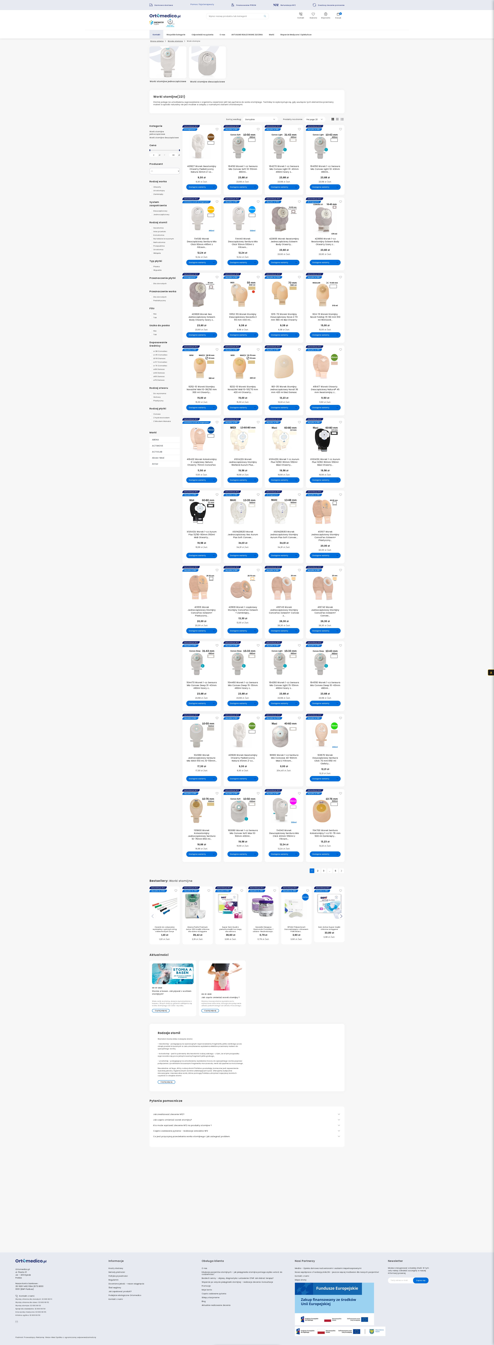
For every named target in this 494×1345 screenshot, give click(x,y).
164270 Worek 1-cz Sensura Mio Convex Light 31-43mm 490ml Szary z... (284, 169)
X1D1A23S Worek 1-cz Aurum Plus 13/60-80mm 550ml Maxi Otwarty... (284, 462)
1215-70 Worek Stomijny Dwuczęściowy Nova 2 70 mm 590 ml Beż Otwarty (284, 317)
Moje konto (207, 1289)
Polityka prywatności (118, 1276)
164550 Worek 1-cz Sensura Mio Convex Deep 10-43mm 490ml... (325, 685)
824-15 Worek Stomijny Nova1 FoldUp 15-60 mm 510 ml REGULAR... (325, 317)
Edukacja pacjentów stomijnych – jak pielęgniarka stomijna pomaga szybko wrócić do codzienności (242, 1273)
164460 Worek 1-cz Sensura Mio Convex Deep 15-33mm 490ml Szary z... (243, 685)
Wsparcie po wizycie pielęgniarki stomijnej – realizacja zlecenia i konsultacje (237, 1282)
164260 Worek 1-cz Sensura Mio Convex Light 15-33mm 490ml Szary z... (284, 685)
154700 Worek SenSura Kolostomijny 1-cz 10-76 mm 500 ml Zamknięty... (325, 833)
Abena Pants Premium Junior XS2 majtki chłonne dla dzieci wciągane (197, 929)
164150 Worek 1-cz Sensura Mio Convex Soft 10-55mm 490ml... (243, 169)
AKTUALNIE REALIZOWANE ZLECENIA (247, 34)
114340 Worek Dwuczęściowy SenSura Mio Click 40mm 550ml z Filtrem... (284, 834)
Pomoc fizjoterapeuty (202, 4)
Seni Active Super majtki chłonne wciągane (329, 928)
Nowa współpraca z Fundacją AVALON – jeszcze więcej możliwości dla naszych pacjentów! (337, 1272)
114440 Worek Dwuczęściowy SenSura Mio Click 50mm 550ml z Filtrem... (243, 243)
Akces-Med (158, 457)
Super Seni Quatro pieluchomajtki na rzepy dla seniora (230, 929)
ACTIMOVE (157, 445)
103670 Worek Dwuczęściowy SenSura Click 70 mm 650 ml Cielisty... (325, 759)
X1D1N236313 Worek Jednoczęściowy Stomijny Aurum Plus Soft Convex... (284, 534)
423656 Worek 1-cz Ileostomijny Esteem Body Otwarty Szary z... (325, 241)
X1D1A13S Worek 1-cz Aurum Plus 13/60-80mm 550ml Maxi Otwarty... (325, 462)
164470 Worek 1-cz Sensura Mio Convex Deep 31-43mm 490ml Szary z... (202, 685)
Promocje (206, 1286)
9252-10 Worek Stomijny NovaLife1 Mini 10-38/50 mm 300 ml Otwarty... (202, 389)
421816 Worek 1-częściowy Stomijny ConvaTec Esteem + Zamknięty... (243, 610)
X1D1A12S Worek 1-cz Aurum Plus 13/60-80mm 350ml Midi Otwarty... (202, 534)
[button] (301, 16)
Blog (204, 1301)
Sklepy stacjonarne (210, 1297)
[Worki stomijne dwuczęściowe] (207, 62)
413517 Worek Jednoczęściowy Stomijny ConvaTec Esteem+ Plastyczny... (325, 536)
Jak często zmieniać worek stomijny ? (220, 997)
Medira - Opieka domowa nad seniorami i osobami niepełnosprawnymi (328, 1268)
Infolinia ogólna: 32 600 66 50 (27, 1315)
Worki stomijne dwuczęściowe (164, 137)
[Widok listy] (342, 119)
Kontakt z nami (116, 1299)
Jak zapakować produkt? (120, 1291)
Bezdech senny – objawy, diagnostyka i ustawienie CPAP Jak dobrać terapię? (238, 1278)
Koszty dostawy (116, 1268)
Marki (153, 432)
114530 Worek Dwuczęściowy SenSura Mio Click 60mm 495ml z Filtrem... (202, 243)
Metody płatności (117, 1272)
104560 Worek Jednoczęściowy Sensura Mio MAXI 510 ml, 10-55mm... (202, 758)
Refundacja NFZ (288, 5)
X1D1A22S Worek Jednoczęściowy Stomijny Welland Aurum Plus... (243, 462)
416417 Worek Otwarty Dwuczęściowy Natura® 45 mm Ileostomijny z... (325, 389)
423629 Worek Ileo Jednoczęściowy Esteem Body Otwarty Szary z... (201, 317)
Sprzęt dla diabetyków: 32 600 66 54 (30, 1309)
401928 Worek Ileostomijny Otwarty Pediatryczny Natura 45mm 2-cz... (242, 758)
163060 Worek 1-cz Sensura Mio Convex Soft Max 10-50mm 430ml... (243, 833)
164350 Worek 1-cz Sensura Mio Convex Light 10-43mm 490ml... (325, 169)
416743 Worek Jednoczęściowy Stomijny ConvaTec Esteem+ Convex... (325, 611)
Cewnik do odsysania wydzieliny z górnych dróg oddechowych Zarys (165, 929)
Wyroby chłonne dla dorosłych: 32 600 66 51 (33, 1299)
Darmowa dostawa (164, 5)
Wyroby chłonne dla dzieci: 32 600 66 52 (32, 1302)
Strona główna (157, 41)
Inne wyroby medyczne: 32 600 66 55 (30, 1312)
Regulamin (113, 1280)
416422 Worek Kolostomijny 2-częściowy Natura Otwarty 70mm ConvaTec (202, 462)
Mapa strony (301, 1280)
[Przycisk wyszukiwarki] (265, 16)
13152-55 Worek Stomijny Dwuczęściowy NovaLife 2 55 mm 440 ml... (243, 317)
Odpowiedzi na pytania (202, 34)
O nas (222, 34)
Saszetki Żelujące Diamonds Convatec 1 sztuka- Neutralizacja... (263, 929)
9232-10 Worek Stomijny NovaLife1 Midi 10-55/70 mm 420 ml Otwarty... (243, 389)
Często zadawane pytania (214, 1293)
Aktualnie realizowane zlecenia (216, 1305)
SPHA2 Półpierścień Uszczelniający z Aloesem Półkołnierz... (296, 929)
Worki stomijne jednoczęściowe (157, 132)
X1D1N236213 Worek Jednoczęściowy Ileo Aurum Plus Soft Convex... (243, 534)
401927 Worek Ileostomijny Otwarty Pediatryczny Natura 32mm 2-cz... (201, 169)
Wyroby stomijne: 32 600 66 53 (28, 1305)
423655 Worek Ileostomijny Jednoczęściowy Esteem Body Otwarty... (284, 241)
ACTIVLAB (157, 451)
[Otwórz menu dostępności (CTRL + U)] (491, 672)
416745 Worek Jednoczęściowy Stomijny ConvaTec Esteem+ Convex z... (284, 611)
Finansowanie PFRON (246, 5)
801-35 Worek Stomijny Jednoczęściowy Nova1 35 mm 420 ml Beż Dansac (284, 389)
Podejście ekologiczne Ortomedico (125, 1295)
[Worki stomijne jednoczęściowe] (167, 62)
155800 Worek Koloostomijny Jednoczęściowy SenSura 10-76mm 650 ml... (201, 834)
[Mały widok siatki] (337, 119)
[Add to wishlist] (217, 129)
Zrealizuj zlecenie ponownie (331, 5)
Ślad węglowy (115, 1287)
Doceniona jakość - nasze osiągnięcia (126, 1283)
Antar (155, 464)
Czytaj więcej (161, 1011)
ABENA (155, 439)
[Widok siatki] (332, 119)
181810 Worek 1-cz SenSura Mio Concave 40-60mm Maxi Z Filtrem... (284, 758)
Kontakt (156, 34)
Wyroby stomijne (175, 41)
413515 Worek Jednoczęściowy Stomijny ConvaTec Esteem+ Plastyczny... (202, 611)
